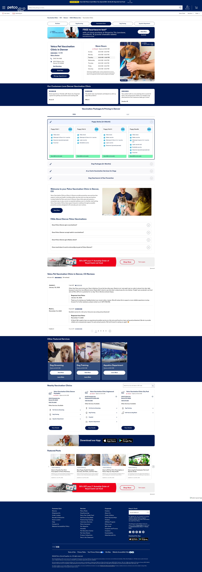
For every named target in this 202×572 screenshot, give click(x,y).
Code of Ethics (109, 515)
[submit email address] (148, 512)
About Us (107, 513)
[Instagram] (140, 532)
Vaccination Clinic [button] (101, 23)
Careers (107, 511)
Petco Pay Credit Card (87, 515)
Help (53, 522)
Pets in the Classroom (87, 537)
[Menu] (3, 7)
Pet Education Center (86, 531)
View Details (55, 428)
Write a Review (55, 55)
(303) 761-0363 (89, 400)
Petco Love (108, 524)
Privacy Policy (81, 552)
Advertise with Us (110, 535)
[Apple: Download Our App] (133, 539)
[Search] (180, 7)
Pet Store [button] (57, 23)
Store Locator (56, 519)
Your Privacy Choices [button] (94, 552)
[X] (133, 532)
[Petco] (15, 7)
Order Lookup (56, 515)
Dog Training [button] (122, 23)
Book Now (60, 70)
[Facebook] (130, 532)
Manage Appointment (60, 76)
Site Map (108, 552)
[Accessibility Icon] (131, 552)
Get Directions (57, 66)
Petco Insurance (85, 524)
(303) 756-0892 (57, 58)
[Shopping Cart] (196, 7)
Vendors (107, 519)
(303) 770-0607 (53, 402)
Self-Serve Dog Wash (86, 517)
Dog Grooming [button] (79, 23)
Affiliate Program (110, 522)
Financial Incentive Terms (137, 526)
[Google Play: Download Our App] (143, 539)
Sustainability (109, 533)
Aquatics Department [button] (144, 23)
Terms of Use (139, 525)
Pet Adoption (84, 526)
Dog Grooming (84, 513)
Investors (107, 531)
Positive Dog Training (86, 519)
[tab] (74, 115)
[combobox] (139, 386)
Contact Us (55, 524)
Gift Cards (108, 526)
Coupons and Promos (111, 528)
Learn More (60, 377)
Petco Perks (84, 511)
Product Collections (86, 535)
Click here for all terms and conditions (107, 565)
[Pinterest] (136, 532)
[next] (110, 331)
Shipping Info (56, 513)
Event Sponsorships (111, 517)
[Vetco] (55, 547)
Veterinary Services (86, 522)
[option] (101, 305)
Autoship (83, 528)
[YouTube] (143, 532)
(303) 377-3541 (125, 400)
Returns (54, 511)
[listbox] (101, 305)
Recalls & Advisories (58, 517)
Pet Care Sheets (85, 533)
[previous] (92, 331)
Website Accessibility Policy (60, 526)
